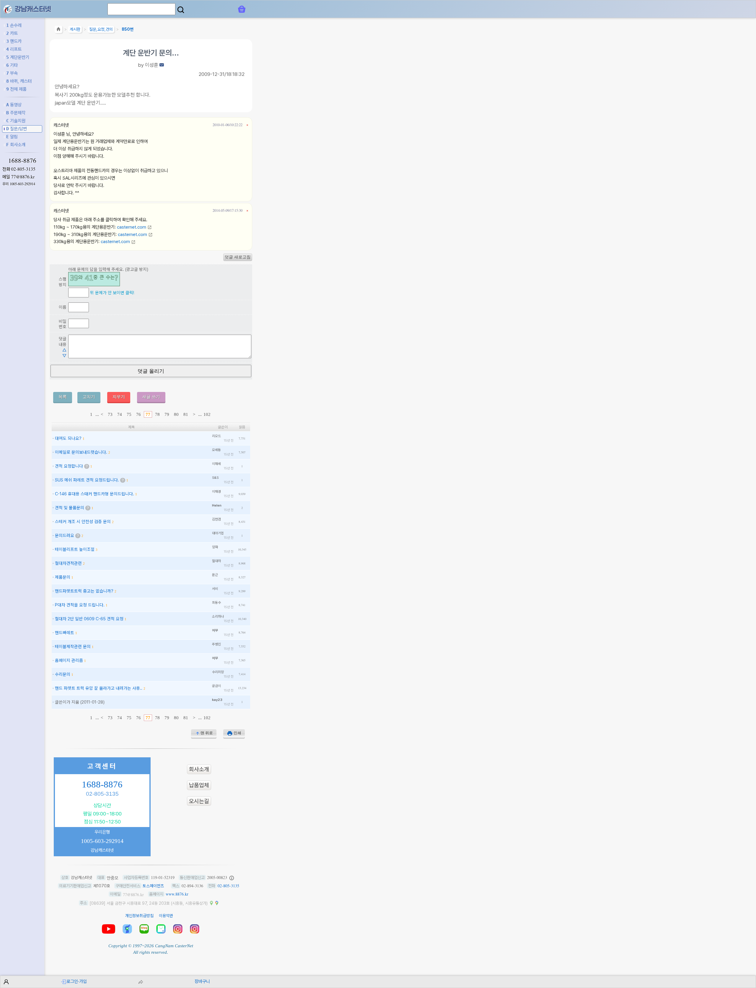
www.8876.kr (177, 894)
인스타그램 (178, 929)
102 (207, 414)
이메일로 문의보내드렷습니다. (81, 452)
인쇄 (237, 733)
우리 (18, 184)
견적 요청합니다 (69, 465)
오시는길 (199, 801)
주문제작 (15, 112)
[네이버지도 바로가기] (211, 903)
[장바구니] (241, 9)
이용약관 (166, 915)
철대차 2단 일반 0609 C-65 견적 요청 (89, 618)
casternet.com (132, 227)
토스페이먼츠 (153, 885)
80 (176, 414)
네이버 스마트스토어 (161, 929)
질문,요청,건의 (101, 29)
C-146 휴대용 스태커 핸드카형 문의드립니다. (94, 493)
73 (110, 414)
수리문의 (62, 674)
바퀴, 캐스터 (19, 81)
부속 (12, 73)
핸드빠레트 (64, 632)
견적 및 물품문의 (69, 507)
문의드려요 (64, 535)
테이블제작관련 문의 (73, 646)
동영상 (14, 105)
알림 (12, 136)
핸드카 (14, 41)
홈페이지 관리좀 (69, 660)
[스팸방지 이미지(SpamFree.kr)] (94, 279)
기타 (12, 65)
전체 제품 (16, 89)
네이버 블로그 (144, 929)
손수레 (14, 25)
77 (148, 414)
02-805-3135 (23, 169)
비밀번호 (62, 324)
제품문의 (62, 577)
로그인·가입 (76, 981)
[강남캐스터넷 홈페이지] (7, 8)
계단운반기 (17, 57)
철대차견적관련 (68, 563)
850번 (127, 29)
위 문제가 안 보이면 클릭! (112, 292)
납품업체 (199, 785)
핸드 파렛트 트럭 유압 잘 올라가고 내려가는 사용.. (98, 688)
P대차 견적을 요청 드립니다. (80, 604)
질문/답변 (16, 128)
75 (129, 414)
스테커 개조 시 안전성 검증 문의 (83, 521)
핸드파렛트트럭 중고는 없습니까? (84, 590)
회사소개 (15, 144)
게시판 (75, 29)
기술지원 (15, 120)
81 (185, 414)
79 (166, 414)
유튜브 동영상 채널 (108, 929)
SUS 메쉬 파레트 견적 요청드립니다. (87, 479)
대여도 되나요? (68, 438)
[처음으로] (58, 30)
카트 (12, 33)
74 (119, 414)
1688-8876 (22, 160)
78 (157, 414)
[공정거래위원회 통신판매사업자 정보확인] (231, 877)
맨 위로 (207, 733)
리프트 (14, 49)
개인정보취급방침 (139, 915)
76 (138, 414)
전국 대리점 (127, 929)
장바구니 (202, 981)
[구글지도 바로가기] (216, 903)
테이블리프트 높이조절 (74, 549)
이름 (62, 307)
